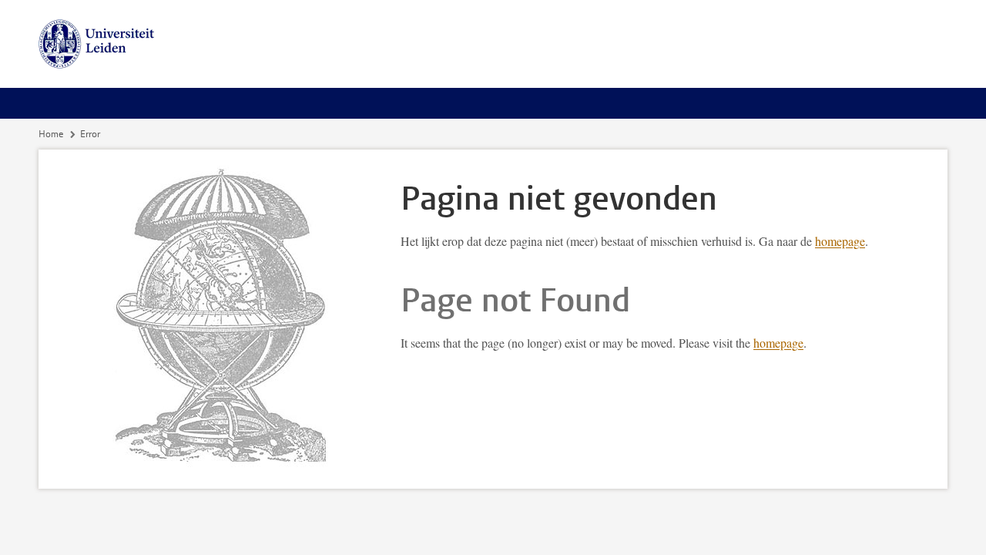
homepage (840, 241)
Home (51, 134)
